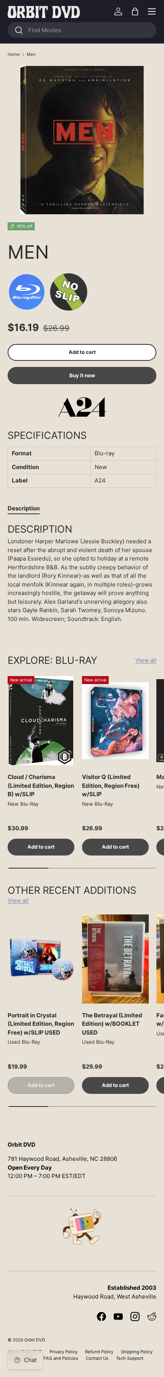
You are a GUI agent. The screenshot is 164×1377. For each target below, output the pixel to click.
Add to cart (82, 352)
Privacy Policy (63, 1351)
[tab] (24, 508)
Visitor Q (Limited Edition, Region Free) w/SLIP (111, 785)
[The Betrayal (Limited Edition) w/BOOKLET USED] (115, 959)
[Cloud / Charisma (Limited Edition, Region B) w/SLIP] (41, 720)
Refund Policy (99, 1351)
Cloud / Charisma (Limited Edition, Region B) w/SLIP (41, 785)
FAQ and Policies (60, 1358)
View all (145, 660)
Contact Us (97, 1358)
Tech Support (129, 1358)
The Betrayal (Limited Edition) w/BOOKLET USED (112, 1024)
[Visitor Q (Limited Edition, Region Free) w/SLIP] (115, 720)
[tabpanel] (82, 576)
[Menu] (151, 11)
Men (31, 54)
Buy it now (82, 375)
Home (14, 54)
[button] (135, 11)
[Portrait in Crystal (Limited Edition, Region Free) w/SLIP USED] (41, 959)
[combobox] (82, 30)
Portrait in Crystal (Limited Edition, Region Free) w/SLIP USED (41, 1024)
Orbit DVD (34, 1340)
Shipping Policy (137, 1351)
